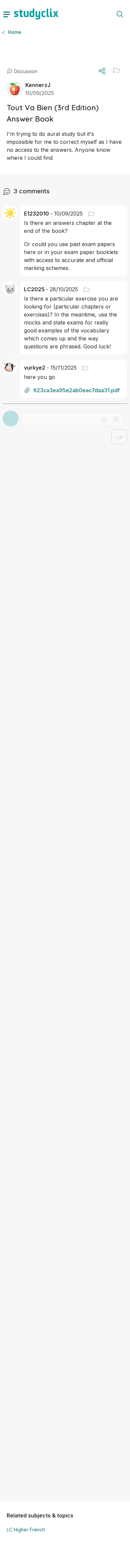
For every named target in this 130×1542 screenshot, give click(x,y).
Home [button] (14, 32)
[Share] (102, 71)
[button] (116, 71)
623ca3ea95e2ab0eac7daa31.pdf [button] (76, 390)
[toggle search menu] (120, 14)
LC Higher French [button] (26, 1529)
